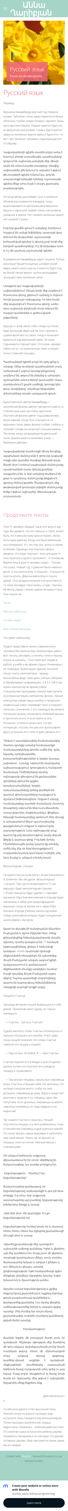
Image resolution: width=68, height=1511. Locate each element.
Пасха (6, 603)
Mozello (26, 1456)
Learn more (34, 1503)
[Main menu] (5, 8)
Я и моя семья (12, 620)
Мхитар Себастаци (14, 611)
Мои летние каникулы (17, 629)
